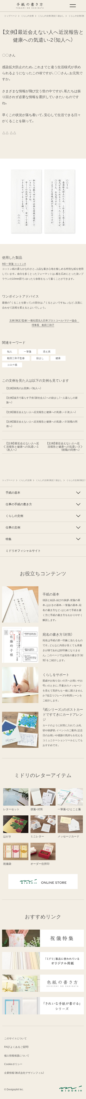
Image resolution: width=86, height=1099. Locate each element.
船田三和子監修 (16, 358)
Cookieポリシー (13, 1064)
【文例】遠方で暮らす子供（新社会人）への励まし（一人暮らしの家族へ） (42, 400)
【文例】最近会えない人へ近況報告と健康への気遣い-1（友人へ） (41, 412)
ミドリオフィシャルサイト (23, 550)
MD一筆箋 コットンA (14, 263)
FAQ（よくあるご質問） (16, 1047)
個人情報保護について (16, 1055)
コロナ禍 (12, 364)
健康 (58, 358)
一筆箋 (27, 351)
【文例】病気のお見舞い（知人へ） (23, 388)
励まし (40, 358)
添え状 (47, 351)
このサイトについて (15, 1038)
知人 (9, 351)
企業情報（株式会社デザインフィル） (24, 1072)
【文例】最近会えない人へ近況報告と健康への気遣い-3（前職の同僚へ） (41, 424)
